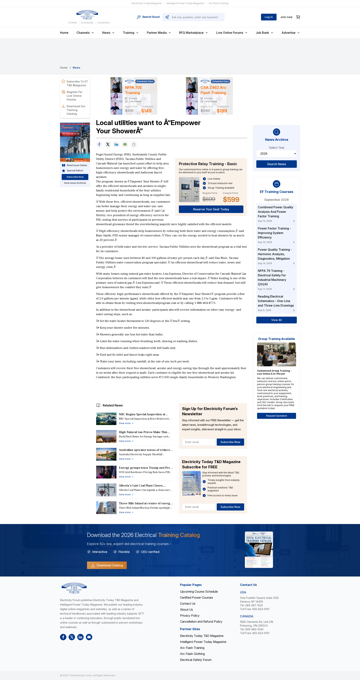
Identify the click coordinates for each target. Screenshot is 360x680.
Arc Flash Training (192, 648)
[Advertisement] (171, 390)
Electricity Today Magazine (147, 3)
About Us (186, 609)
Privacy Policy (190, 615)
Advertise (289, 32)
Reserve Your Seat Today (211, 209)
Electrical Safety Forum (196, 660)
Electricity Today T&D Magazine (202, 636)
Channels (83, 32)
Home (64, 32)
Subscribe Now (230, 442)
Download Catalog (110, 565)
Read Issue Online (77, 165)
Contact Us (187, 603)
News (106, 32)
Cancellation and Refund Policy (201, 621)
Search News (276, 164)
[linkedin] (116, 144)
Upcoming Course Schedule (199, 591)
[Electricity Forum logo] (87, 15)
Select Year (276, 147)
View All (276, 320)
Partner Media (157, 32)
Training (128, 32)
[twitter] (108, 144)
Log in (269, 17)
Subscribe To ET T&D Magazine (77, 83)
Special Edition (75, 170)
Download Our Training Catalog (76, 110)
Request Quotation (276, 415)
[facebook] (99, 144)
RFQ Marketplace (191, 32)
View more (125, 423)
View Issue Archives (75, 182)
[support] (125, 144)
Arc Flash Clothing (218, 3)
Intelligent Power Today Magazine (185, 3)
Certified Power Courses (196, 597)
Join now (286, 17)
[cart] (298, 17)
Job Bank (262, 32)
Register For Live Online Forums (74, 95)
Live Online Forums (229, 32)
